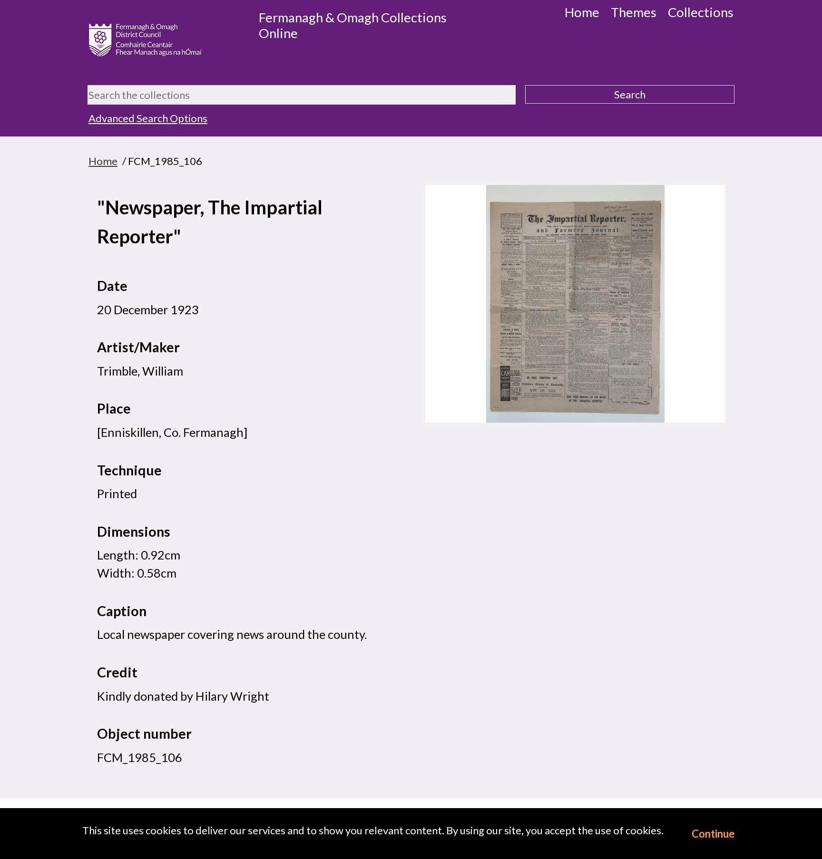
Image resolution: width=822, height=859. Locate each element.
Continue (713, 833)
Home (582, 12)
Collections (701, 12)
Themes (633, 12)
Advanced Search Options (147, 118)
